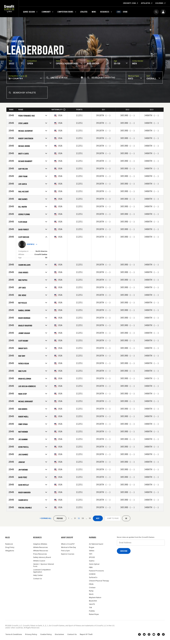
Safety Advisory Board (42, 557)
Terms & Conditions (13, 634)
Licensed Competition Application (42, 571)
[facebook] (139, 634)
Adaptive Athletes (40, 544)
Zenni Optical (94, 564)
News (94, 12)
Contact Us (37, 579)
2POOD (92, 557)
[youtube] (153, 634)
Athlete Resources (40, 547)
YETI (90, 554)
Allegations (9, 551)
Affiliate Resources (40, 551)
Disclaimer (59, 634)
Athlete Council (39, 561)
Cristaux (92, 587)
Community (46, 12)
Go (126, 518)
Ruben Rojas (94, 614)
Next (97, 518)
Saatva (91, 561)
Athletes (84, 12)
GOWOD (92, 574)
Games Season (29, 12)
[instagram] (149, 634)
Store (122, 12)
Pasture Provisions (96, 571)
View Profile (31, 244)
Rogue (91, 547)
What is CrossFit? (68, 544)
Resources (104, 12)
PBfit (91, 567)
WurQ (91, 594)
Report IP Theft (86, 634)
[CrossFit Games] (9, 9)
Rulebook (9, 544)
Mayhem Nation (95, 597)
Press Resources (40, 554)
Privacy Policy (31, 634)
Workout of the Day (68, 547)
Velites (91, 551)
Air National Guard (96, 544)
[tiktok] (163, 634)
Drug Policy (9, 547)
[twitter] (144, 634)
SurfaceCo (93, 577)
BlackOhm (93, 601)
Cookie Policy (46, 634)
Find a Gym (65, 551)
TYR (90, 608)
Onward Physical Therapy (99, 581)
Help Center (38, 575)
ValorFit (92, 604)
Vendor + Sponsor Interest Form (43, 565)
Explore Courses (67, 554)
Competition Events (65, 12)
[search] (156, 12)
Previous (60, 518)
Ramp (91, 591)
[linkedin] (158, 634)
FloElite (92, 611)
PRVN (91, 584)
